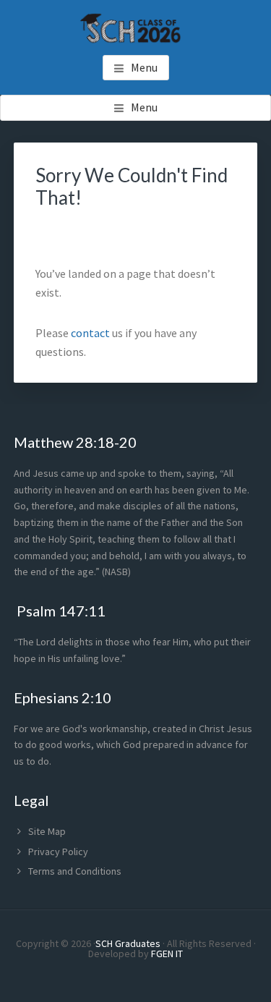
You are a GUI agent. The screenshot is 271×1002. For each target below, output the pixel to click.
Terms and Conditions (74, 871)
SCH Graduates (127, 943)
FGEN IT (167, 953)
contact (91, 333)
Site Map (47, 831)
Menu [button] (144, 67)
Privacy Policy (58, 851)
